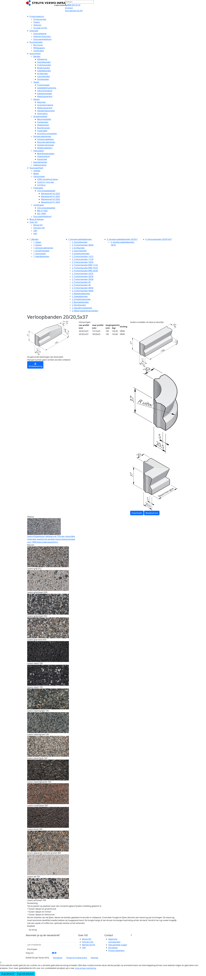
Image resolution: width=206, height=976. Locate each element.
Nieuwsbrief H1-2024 (50, 202)
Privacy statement (116, 950)
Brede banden (43, 68)
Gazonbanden (43, 76)
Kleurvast (41, 102)
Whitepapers (39, 48)
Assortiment (35, 53)
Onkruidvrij (42, 113)
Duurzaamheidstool (42, 39)
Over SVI (33, 222)
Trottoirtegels (43, 85)
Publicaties (38, 188)
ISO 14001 (41, 213)
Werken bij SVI (88, 944)
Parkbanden (42, 122)
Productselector (37, 16)
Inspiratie (34, 30)
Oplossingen (39, 176)
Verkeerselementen (42, 136)
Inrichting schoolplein (47, 133)
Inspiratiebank (39, 33)
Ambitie (36, 170)
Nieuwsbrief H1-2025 (50, 196)
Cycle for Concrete (45, 182)
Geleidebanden (44, 70)
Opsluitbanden (44, 62)
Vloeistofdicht (43, 156)
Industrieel (42, 159)
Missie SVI (37, 225)
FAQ (35, 233)
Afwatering (42, 59)
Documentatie (36, 42)
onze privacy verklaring (85, 968)
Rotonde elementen (46, 142)
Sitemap (94, 957)
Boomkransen (43, 128)
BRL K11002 (42, 210)
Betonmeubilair (44, 119)
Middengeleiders (44, 148)
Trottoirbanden (44, 65)
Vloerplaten (38, 150)
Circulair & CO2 (40, 28)
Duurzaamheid (36, 168)
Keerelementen (40, 162)
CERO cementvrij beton (47, 179)
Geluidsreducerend (46, 110)
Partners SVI (39, 228)
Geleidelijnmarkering (46, 88)
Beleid (36, 173)
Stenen (36, 99)
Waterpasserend (44, 96)
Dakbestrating (39, 165)
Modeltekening (35, 366)
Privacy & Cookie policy (76, 957)
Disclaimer (113, 947)
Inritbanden (42, 73)
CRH (35, 230)
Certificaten (38, 50)
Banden (36, 56)
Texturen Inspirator (42, 36)
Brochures (38, 45)
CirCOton (41, 185)
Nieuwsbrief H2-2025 (50, 193)
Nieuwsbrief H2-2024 (50, 199)
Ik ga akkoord (8, 973)
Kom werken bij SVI (73, 10)
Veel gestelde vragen (117, 944)
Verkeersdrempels (45, 145)
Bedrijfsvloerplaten (45, 153)
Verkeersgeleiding (45, 139)
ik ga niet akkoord (25, 973)
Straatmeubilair (40, 116)
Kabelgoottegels (44, 93)
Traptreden (42, 130)
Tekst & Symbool (44, 90)
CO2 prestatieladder (46, 190)
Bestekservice (152, 513)
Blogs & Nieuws (37, 219)
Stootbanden (43, 79)
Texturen (37, 25)
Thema (36, 22)
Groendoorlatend (45, 105)
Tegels (36, 82)
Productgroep (39, 19)
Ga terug (33, 929)
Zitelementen (43, 125)
